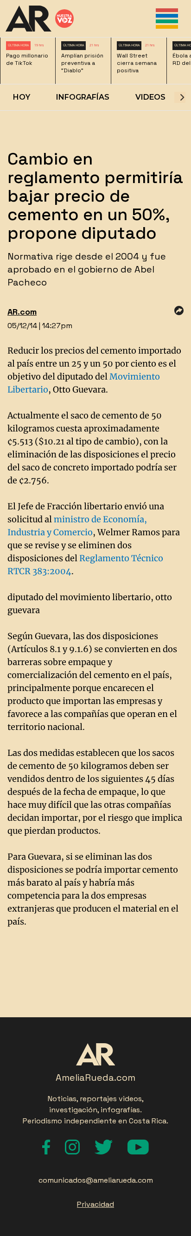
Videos (150, 97)
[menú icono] (167, 18)
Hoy (21, 97)
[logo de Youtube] (138, 1147)
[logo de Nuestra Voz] (64, 18)
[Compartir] (179, 310)
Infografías (82, 97)
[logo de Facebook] (46, 1147)
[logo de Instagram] (72, 1147)
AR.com (22, 311)
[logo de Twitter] (104, 1147)
